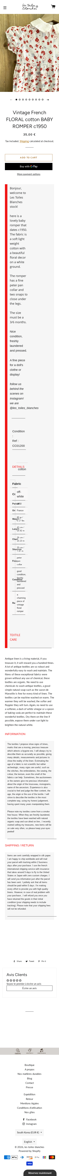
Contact (29, 1082)
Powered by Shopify (29, 1150)
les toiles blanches (34, 1146)
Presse (29, 1087)
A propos (29, 1069)
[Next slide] (47, 99)
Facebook (31, 1119)
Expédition (29, 1094)
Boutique (29, 1064)
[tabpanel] (29, 52)
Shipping (24, 141)
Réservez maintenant (40, 1172)
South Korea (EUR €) (28, 1132)
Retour (29, 1098)
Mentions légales (29, 1103)
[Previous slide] (11, 99)
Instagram (31, 1123)
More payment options (28, 174)
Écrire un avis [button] (29, 988)
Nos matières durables (29, 1073)
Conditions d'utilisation (29, 1107)
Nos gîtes (29, 1112)
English (28, 1141)
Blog (29, 1078)
